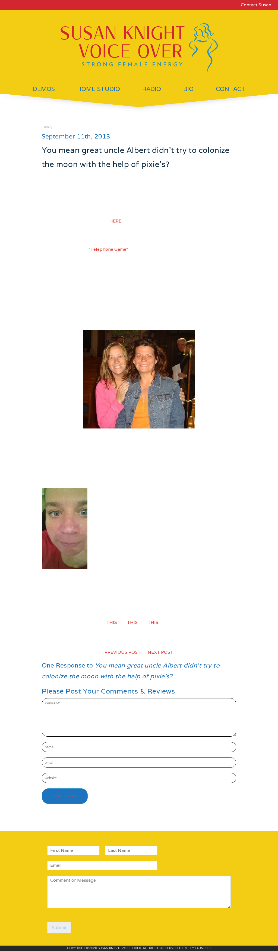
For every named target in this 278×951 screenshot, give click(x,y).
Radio (151, 89)
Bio (188, 89)
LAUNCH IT (203, 948)
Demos (44, 89)
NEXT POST (160, 652)
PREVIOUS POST (123, 652)
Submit (59, 927)
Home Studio (98, 89)
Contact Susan (256, 5)
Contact (230, 89)
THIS (132, 622)
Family (47, 127)
